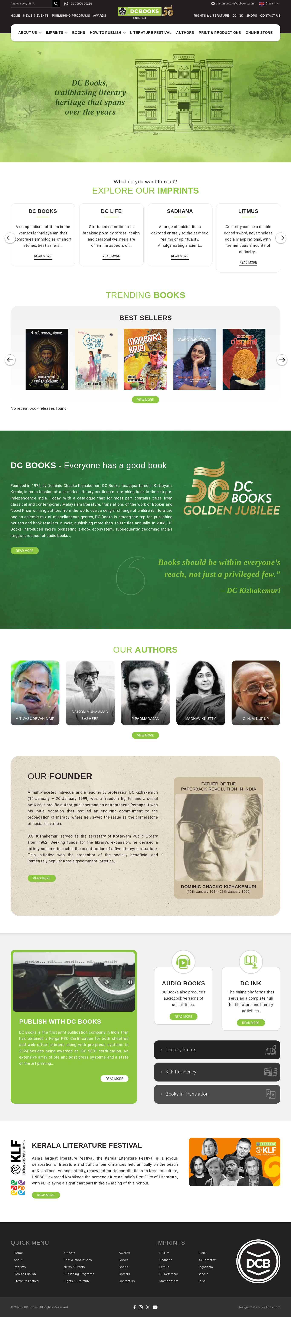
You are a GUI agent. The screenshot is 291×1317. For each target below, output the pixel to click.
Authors (185, 32)
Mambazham (169, 1281)
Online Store (259, 32)
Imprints (54, 32)
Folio (201, 1281)
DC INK (237, 15)
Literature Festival (151, 32)
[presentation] (10, 238)
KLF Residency (181, 1071)
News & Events (36, 15)
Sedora (203, 1274)
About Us (27, 32)
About (18, 1260)
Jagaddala (205, 1267)
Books (78, 32)
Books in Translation (187, 1094)
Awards (99, 15)
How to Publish (105, 32)
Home (15, 15)
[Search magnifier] (56, 3)
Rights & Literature (211, 15)
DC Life (164, 1253)
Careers (124, 1274)
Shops (251, 15)
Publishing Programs (71, 15)
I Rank (202, 1253)
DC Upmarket (207, 1260)
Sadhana (165, 1260)
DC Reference (169, 1274)
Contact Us (270, 15)
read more (43, 256)
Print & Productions (220, 32)
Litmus (164, 1267)
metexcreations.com (264, 1307)
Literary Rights (181, 1049)
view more (145, 399)
